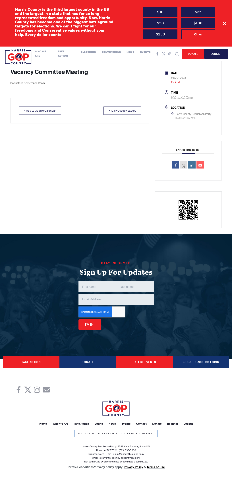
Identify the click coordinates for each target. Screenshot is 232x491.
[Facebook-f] (157, 53)
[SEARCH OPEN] (177, 54)
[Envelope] (46, 389)
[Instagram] (169, 53)
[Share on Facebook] (175, 165)
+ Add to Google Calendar (40, 110)
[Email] (200, 165)
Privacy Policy (133, 467)
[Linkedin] (192, 165)
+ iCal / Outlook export (122, 110)
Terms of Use (156, 467)
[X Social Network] (183, 165)
